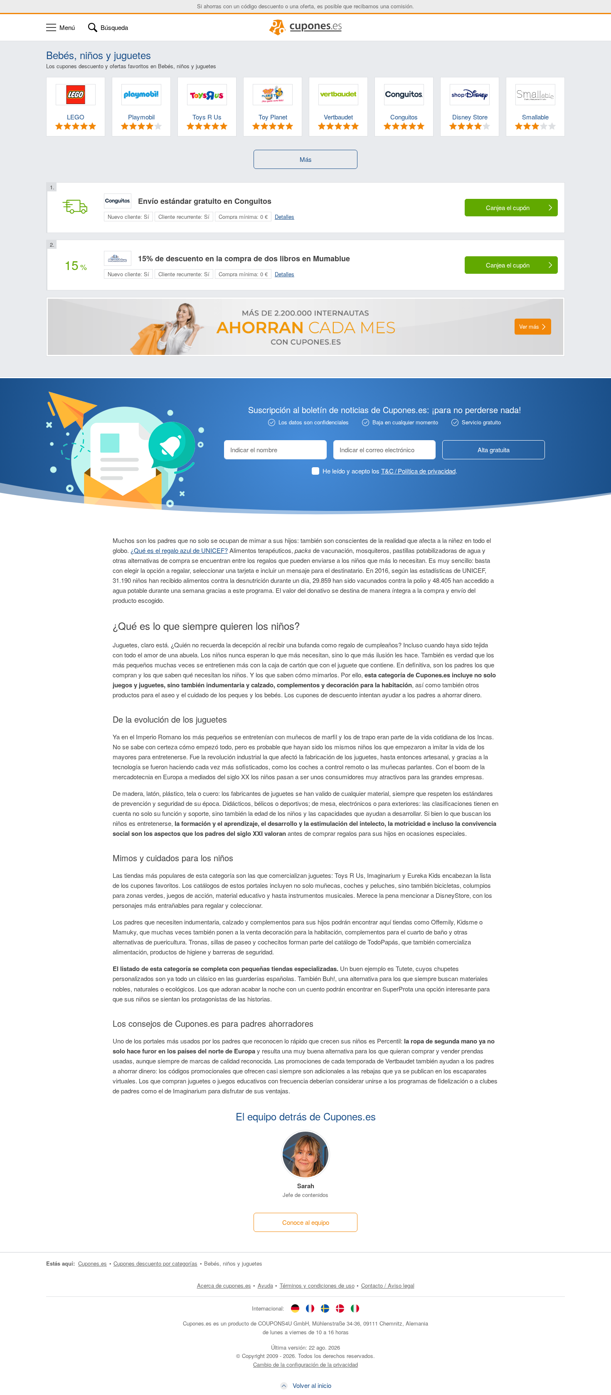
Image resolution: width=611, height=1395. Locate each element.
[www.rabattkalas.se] (325, 1308)
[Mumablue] (117, 258)
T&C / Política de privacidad (418, 470)
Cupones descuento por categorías (155, 1263)
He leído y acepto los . (390, 470)
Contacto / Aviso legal (387, 1285)
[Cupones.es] (305, 27)
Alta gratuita (494, 449)
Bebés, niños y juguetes (233, 1263)
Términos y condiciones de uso (317, 1285)
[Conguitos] (117, 201)
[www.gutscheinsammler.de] (295, 1308)
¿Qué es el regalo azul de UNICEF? (179, 550)
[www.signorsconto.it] (355, 1308)
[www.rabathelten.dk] (340, 1308)
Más (306, 159)
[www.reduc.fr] (310, 1308)
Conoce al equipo (305, 1222)
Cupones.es (92, 1263)
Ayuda (265, 1285)
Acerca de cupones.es (224, 1285)
